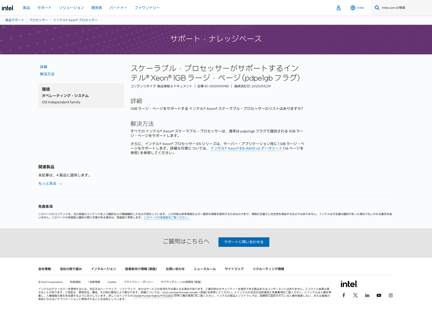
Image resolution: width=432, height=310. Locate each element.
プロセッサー (38, 20)
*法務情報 (94, 282)
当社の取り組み (71, 269)
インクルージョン (103, 269)
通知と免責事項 (273, 292)
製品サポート (14, 20)
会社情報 (44, 269)
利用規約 (75, 282)
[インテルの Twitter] (355, 295)
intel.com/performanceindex (180, 292)
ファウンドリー (147, 7)
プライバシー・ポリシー (138, 282)
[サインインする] (339, 8)
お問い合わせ (175, 269)
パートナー (118, 7)
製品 (26, 7)
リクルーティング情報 (268, 269)
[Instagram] (390, 295)
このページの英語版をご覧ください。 (167, 217)
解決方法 (47, 74)
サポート (44, 7)
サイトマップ (234, 269)
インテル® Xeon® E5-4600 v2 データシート (246, 148)
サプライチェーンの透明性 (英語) (181, 282)
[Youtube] (379, 295)
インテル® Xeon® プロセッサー (75, 20)
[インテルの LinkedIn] (367, 295)
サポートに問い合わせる (244, 242)
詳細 (43, 67)
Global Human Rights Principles (153, 296)
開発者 (96, 7)
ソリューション (71, 7)
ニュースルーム (205, 269)
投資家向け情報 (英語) (141, 269)
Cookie (112, 282)
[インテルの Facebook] (344, 295)
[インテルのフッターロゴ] (349, 283)
